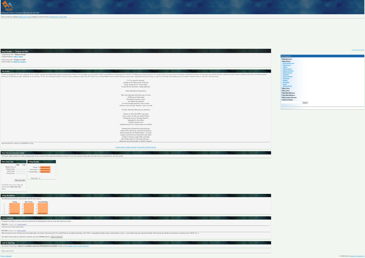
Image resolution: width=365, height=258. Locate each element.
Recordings (286, 82)
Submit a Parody (287, 86)
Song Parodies (7, 51)
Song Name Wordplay (288, 95)
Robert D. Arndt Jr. (19, 62)
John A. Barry (18, 56)
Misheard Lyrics (287, 59)
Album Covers (287, 65)
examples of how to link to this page (78, 246)
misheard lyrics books (24, 17)
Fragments (286, 74)
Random (285, 80)
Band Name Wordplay (288, 93)
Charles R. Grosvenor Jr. (357, 256)
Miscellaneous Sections (289, 97)
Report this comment (22, 224)
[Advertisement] (182, 33)
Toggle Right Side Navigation (358, 49)
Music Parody (286, 61)
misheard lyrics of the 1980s (58, 17)
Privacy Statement (6, 256)
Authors (285, 67)
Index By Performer (288, 71)
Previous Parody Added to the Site (126, 147)
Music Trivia (286, 88)
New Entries (286, 78)
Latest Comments (288, 76)
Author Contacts (287, 69)
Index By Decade (287, 73)
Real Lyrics (285, 90)
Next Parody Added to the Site (147, 147)
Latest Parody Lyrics (288, 63)
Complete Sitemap (287, 99)
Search (285, 84)
